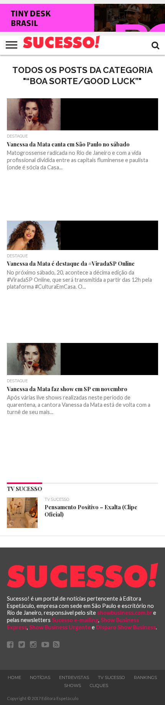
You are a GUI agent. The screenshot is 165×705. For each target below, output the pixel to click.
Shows (72, 685)
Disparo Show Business (126, 627)
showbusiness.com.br (124, 612)
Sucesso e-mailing (75, 620)
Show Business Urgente (60, 627)
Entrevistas (74, 677)
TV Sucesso (111, 677)
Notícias (40, 677)
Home (14, 677)
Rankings (145, 677)
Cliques (99, 685)
